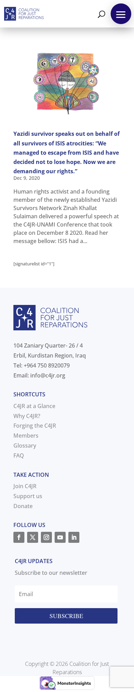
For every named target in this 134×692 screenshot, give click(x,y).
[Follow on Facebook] (18, 537)
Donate (23, 506)
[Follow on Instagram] (46, 537)
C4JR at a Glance (34, 406)
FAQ (18, 455)
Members (25, 435)
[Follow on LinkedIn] (73, 537)
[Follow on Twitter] (32, 537)
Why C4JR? (26, 416)
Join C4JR (24, 486)
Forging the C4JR (34, 425)
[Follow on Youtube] (60, 537)
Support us (27, 496)
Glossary (24, 445)
